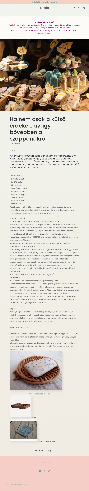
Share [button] (14, 150)
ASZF (49, 463)
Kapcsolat (42, 463)
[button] (4, 7)
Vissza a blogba (46, 450)
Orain (13, 485)
